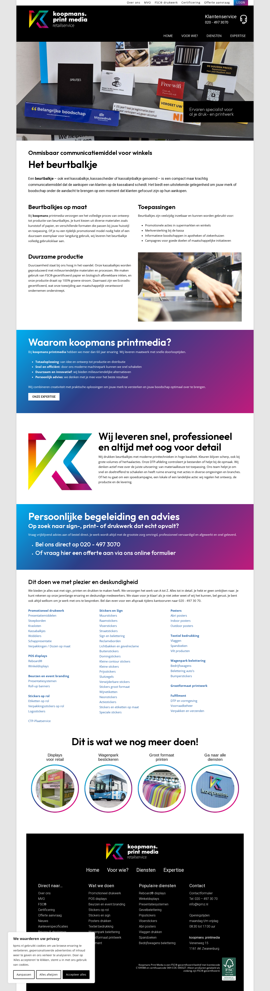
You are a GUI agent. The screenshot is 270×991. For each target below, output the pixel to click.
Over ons (133, 2)
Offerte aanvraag (217, 2)
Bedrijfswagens (181, 666)
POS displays (98, 899)
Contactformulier (201, 893)
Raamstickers (108, 621)
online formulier (155, 553)
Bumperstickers (181, 676)
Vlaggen (176, 641)
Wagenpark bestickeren (108, 757)
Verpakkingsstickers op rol (46, 706)
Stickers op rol (39, 696)
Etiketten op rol (38, 701)
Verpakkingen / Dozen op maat (49, 646)
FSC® (42, 904)
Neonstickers (108, 697)
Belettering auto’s (182, 671)
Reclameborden (110, 641)
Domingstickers (110, 656)
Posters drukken (100, 921)
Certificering (190, 2)
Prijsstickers (107, 671)
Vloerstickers (108, 626)
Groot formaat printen (161, 757)
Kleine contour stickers (114, 661)
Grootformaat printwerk (189, 686)
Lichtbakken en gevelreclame (119, 646)
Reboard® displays (152, 893)
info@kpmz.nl (198, 904)
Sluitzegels (106, 677)
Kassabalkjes (36, 631)
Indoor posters (181, 621)
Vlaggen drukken (150, 932)
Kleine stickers (109, 666)
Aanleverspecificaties (53, 926)
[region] (51, 957)
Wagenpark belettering (104, 932)
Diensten (214, 36)
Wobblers (34, 636)
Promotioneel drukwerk (105, 893)
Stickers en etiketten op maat (119, 707)
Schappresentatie (40, 641)
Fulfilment (178, 696)
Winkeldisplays (38, 666)
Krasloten (34, 626)
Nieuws (43, 921)
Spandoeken (179, 646)
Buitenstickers (109, 651)
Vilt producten (180, 651)
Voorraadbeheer (182, 706)
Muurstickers (108, 615)
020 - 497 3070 (216, 22)
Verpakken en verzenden (187, 711)
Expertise (238, 36)
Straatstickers (108, 631)
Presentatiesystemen (42, 681)
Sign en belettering (112, 636)
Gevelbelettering (150, 910)
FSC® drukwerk (166, 2)
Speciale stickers (110, 712)
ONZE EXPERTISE (44, 396)
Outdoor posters (182, 626)
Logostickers (36, 711)
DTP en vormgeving (184, 701)
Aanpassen (24, 974)
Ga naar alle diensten (215, 757)
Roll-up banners (39, 686)
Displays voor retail (55, 757)
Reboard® (35, 661)
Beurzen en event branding (107, 904)
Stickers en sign (99, 915)
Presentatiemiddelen (42, 615)
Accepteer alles (76, 974)
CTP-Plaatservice (39, 721)
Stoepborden (37, 621)
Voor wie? (189, 36)
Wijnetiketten (108, 692)
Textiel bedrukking (101, 926)
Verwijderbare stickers (114, 682)
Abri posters (179, 615)
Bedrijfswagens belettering (157, 943)
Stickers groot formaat (114, 687)
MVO (147, 2)
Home (168, 36)
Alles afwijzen (49, 974)
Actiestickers (107, 702)
